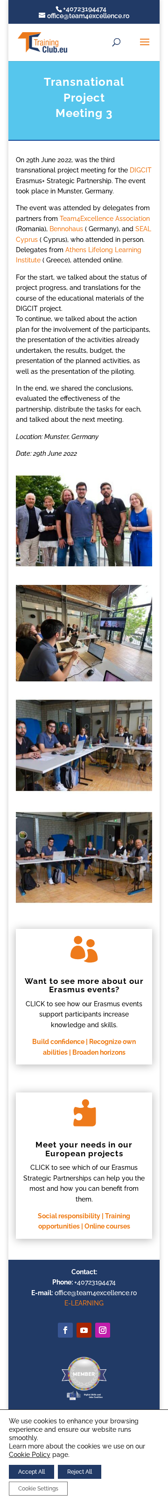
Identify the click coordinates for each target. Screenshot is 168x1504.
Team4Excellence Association (105, 218)
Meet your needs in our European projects (84, 1149)
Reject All (79, 1472)
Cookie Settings (38, 1488)
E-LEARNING (84, 1303)
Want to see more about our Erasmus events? (84, 985)
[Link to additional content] (84, 1330)
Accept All (31, 1472)
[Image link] (84, 1399)
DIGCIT (141, 170)
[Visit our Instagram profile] (102, 1330)
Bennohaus (65, 229)
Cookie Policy (29, 1454)
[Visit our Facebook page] (65, 1330)
